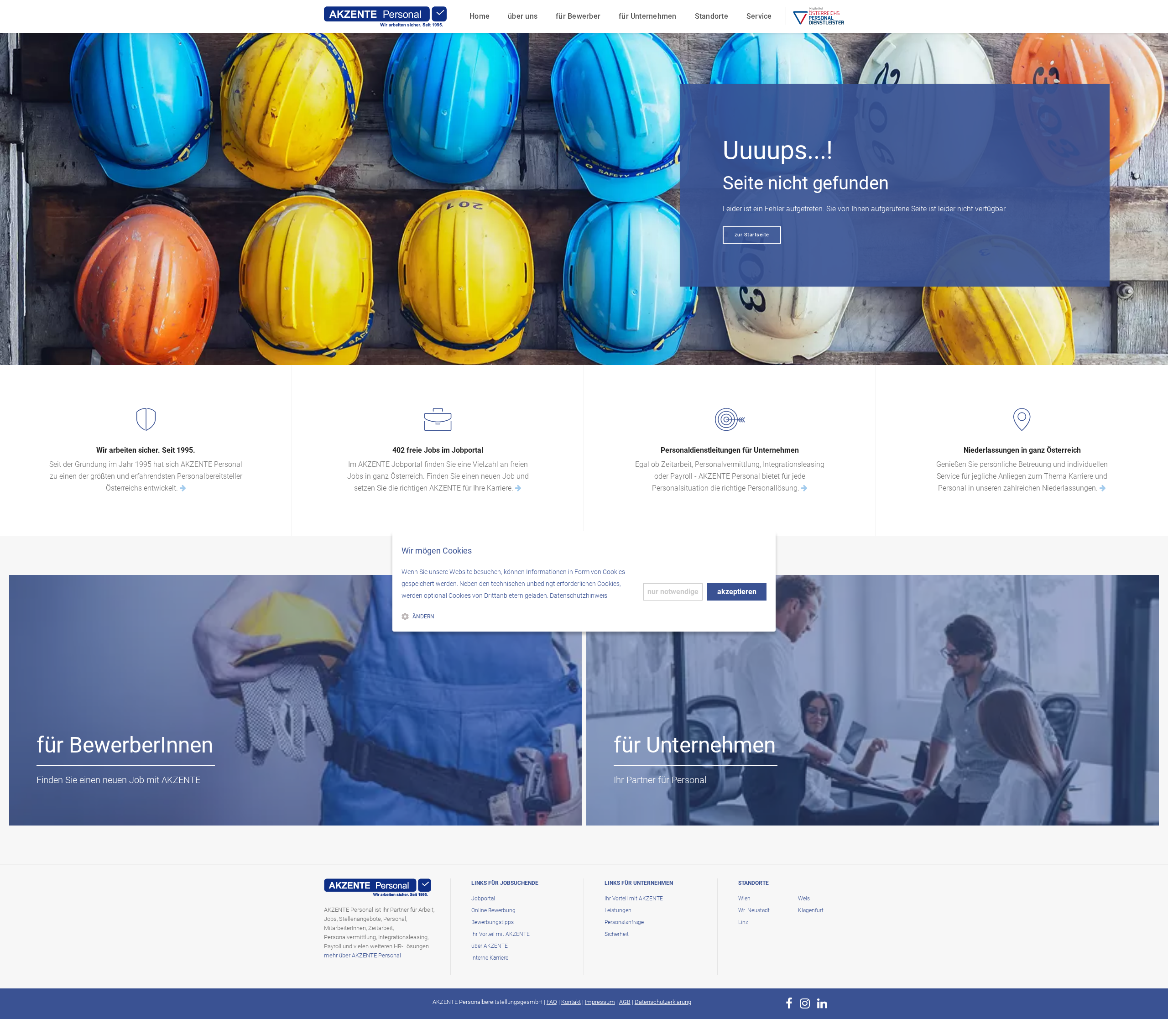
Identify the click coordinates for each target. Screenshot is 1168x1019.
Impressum (600, 1001)
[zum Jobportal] (518, 488)
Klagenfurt (811, 910)
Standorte (711, 16)
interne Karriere (489, 958)
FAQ (552, 1001)
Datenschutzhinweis (578, 595)
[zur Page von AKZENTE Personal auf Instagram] (805, 1003)
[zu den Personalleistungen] (804, 488)
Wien (744, 898)
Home (479, 16)
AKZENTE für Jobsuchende (100, 808)
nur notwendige (673, 591)
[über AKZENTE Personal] (183, 488)
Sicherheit (617, 934)
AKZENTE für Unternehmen (677, 808)
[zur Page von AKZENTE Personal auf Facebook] (789, 1003)
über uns (522, 16)
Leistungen (618, 910)
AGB (625, 1001)
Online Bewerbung (493, 910)
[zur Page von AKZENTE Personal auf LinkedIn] (822, 1003)
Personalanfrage (624, 922)
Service (759, 16)
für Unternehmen (648, 16)
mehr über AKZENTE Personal (362, 955)
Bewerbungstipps (492, 922)
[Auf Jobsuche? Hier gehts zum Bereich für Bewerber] (295, 699)
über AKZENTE (489, 946)
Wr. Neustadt (754, 910)
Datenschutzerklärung (663, 1001)
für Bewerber (578, 16)
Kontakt (571, 1001)
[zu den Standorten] (1103, 488)
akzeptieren (736, 591)
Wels (804, 898)
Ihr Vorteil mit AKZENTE (500, 934)
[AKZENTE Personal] (385, 16)
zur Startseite (752, 235)
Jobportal (483, 898)
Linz (743, 922)
